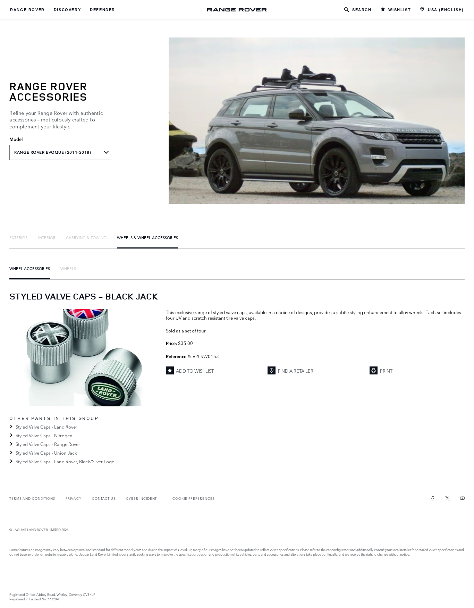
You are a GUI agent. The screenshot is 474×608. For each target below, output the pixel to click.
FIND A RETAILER (295, 371)
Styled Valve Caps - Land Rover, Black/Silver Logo (65, 461)
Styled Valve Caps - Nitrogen (44, 435)
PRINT (386, 371)
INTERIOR (47, 237)
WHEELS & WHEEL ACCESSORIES (147, 237)
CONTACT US (104, 498)
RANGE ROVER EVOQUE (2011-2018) (52, 152)
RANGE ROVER (27, 10)
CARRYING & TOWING (86, 237)
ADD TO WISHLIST (195, 371)
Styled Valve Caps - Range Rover (48, 444)
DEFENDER (102, 10)
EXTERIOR (18, 237)
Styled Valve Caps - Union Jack (46, 452)
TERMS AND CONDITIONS (32, 498)
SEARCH (362, 10)
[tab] (18, 237)
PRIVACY (74, 498)
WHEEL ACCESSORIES (29, 268)
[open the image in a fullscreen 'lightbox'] (84, 357)
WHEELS (68, 268)
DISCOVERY (67, 10)
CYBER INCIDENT (141, 498)
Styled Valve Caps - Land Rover (46, 426)
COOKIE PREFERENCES (193, 498)
